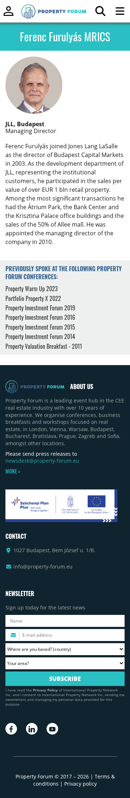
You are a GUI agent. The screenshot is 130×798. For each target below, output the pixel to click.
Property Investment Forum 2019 (40, 307)
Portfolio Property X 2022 (33, 298)
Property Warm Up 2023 (31, 288)
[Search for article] (100, 12)
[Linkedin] (32, 729)
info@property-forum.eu (43, 566)
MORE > (12, 471)
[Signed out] (8, 14)
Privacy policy (80, 783)
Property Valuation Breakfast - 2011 (43, 346)
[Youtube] (52, 729)
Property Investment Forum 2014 (40, 336)
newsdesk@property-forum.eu (42, 460)
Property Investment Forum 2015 (40, 327)
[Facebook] (11, 729)
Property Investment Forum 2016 (40, 317)
